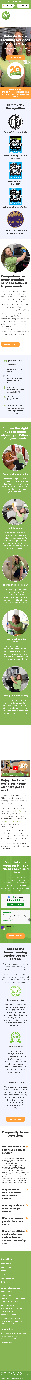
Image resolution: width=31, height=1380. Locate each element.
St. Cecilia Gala (7, 1305)
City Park (18, 811)
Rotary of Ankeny (8, 1315)
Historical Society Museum (15, 821)
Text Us (24, 5)
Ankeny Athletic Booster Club (14, 1308)
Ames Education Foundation (13, 1298)
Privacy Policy (5, 1378)
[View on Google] (2, 927)
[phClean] (6, 15)
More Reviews (15, 936)
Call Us (8, 5)
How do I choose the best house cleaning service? (13, 1149)
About (3, 1271)
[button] (1, 919)
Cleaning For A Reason (10, 1318)
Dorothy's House (8, 1292)
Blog (3, 1275)
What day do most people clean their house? (12, 1221)
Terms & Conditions (17, 1378)
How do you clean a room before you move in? (13, 1208)
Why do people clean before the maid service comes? (11, 1194)
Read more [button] (7, 921)
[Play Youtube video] (15, 768)
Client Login (6, 1267)
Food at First (6, 1295)
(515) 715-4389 (13, 399)
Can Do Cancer (7, 1311)
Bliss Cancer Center (9, 1302)
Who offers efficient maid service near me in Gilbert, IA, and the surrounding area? (14, 1237)
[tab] (15, 1150)
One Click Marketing (23, 1375)
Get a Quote (6, 1263)
